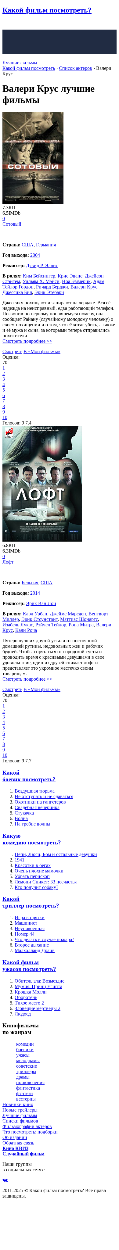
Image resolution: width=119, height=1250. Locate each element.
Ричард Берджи (52, 286)
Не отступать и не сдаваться (44, 796)
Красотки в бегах (33, 865)
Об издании (14, 1137)
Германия (46, 244)
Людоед (23, 1013)
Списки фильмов (20, 1120)
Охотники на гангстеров (40, 801)
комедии (25, 1044)
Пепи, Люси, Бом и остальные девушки (56, 854)
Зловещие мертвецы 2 (37, 1008)
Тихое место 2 (29, 1002)
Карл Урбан (35, 613)
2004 (35, 255)
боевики (25, 1049)
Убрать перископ (32, 876)
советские (26, 1066)
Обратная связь (18, 1142)
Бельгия (30, 582)
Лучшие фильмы (19, 62)
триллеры (26, 1071)
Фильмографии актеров (27, 1126)
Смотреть (12, 351)
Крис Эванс (70, 275)
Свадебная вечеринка (37, 807)
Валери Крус (83, 286)
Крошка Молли (31, 991)
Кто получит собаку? (36, 887)
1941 (19, 859)
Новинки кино (17, 1104)
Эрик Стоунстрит (39, 619)
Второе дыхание (32, 944)
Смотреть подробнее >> (27, 341)
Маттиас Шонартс (79, 619)
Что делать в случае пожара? (44, 939)
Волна (21, 818)
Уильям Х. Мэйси (41, 281)
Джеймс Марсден (68, 613)
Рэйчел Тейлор (50, 624)
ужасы (23, 1055)
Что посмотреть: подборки (30, 1131)
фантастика (28, 1088)
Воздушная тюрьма (35, 790)
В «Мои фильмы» (41, 351)
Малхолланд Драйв (35, 950)
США (28, 244)
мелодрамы (28, 1060)
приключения (30, 1082)
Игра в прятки (30, 917)
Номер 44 (24, 934)
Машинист (26, 923)
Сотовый (11, 224)
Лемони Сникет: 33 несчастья (46, 881)
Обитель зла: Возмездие (39, 980)
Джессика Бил (17, 292)
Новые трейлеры (20, 1109)
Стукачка (24, 812)
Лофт (7, 561)
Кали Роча (26, 630)
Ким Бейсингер (39, 275)
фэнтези (24, 1093)
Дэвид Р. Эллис (42, 265)
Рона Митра (81, 624)
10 (4, 417)
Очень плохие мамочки (39, 870)
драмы (23, 1077)
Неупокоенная (30, 928)
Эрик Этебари (49, 292)
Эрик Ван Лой (41, 603)
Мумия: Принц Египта (38, 986)
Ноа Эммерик (76, 281)
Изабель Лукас (17, 624)
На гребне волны (32, 823)
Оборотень (26, 997)
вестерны (26, 1098)
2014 (35, 593)
